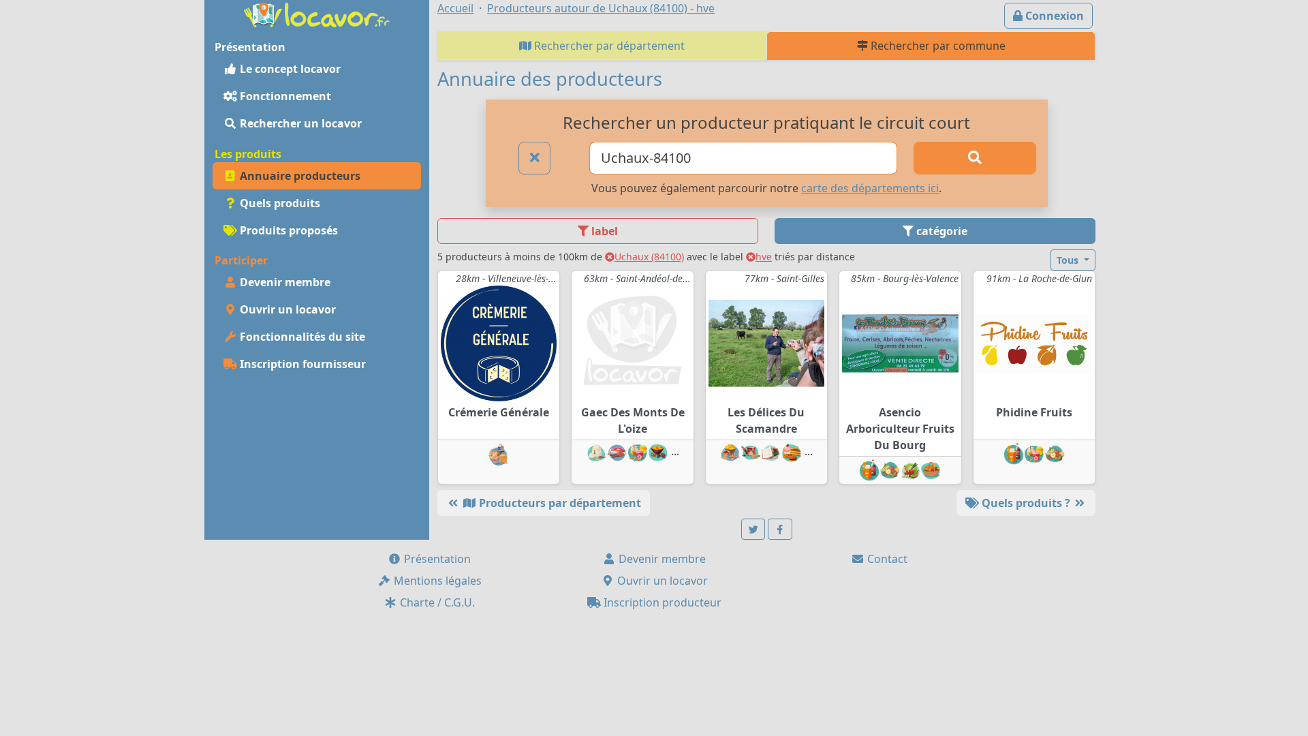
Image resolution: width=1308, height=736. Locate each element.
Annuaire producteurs (298, 175)
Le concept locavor (289, 68)
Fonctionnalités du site (301, 336)
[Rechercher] (975, 158)
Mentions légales (436, 580)
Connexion (1053, 15)
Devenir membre (283, 282)
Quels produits (278, 203)
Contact (886, 558)
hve (764, 256)
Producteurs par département (558, 502)
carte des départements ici (870, 188)
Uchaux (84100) (649, 256)
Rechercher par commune (937, 45)
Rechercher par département (608, 45)
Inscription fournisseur (301, 363)
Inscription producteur (661, 602)
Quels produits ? (1026, 502)
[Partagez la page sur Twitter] (753, 529)
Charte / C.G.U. (436, 602)
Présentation (436, 558)
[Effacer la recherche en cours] (534, 158)
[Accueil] (317, 13)
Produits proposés (287, 230)
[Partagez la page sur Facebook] (780, 529)
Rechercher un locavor (299, 123)
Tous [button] (1069, 260)
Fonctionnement (284, 96)
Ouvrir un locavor (286, 309)
